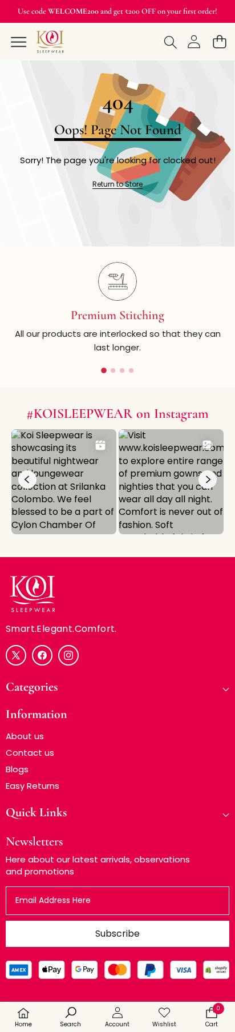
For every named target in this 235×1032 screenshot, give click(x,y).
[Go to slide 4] (131, 370)
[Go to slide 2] (113, 370)
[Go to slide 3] (122, 370)
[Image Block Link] (117, 593)
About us (25, 736)
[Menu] (16, 41)
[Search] (168, 41)
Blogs (17, 769)
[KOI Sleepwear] (52, 40)
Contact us (30, 753)
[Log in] (193, 41)
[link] (117, 185)
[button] (219, 41)
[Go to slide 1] (104, 370)
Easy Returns (32, 786)
